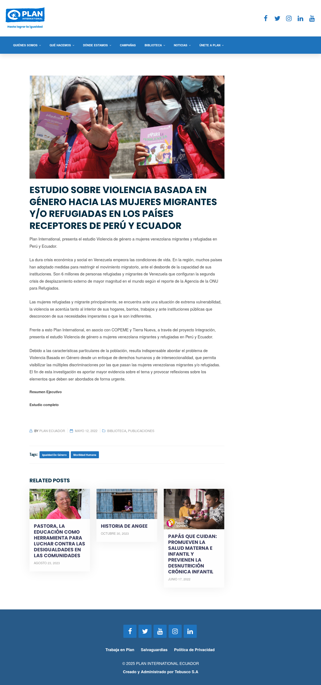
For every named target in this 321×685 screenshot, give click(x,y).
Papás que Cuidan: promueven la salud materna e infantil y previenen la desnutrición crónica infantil (192, 554)
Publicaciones (141, 430)
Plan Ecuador (52, 430)
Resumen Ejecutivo (45, 391)
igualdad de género (54, 455)
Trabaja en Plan (119, 649)
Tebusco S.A (186, 672)
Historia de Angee (124, 526)
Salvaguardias (154, 649)
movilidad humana (84, 455)
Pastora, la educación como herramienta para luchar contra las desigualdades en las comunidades (59, 541)
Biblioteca (116, 430)
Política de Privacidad (195, 649)
